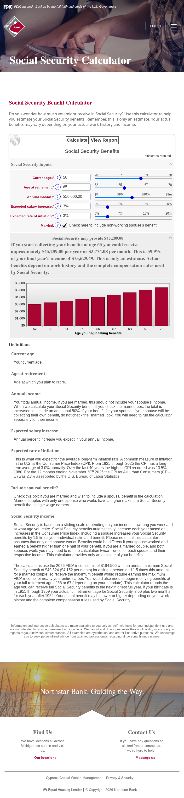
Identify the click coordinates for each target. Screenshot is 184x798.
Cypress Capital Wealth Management (74, 778)
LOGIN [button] (155, 26)
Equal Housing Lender (64, 790)
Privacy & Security (119, 778)
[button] (173, 26)
